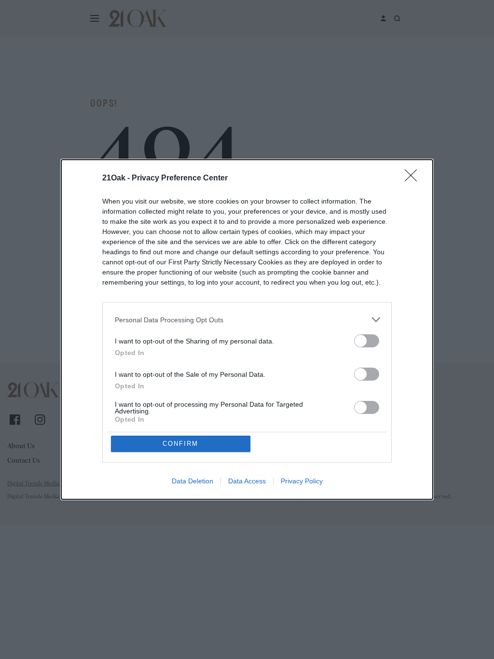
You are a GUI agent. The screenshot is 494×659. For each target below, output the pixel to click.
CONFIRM (180, 443)
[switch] (366, 340)
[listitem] (247, 320)
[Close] (414, 178)
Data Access (247, 481)
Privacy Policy (302, 481)
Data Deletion (192, 481)
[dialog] (247, 329)
